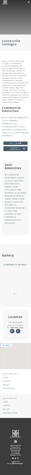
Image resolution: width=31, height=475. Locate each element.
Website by (9, 463)
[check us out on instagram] (18, 458)
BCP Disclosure (15, 450)
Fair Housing (15, 452)
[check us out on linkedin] (13, 458)
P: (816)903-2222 (15, 327)
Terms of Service (15, 445)
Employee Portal (15, 455)
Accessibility (15, 453)
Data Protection (15, 448)
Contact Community (14, 148)
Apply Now (14, 143)
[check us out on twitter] (15, 458)
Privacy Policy (15, 447)
